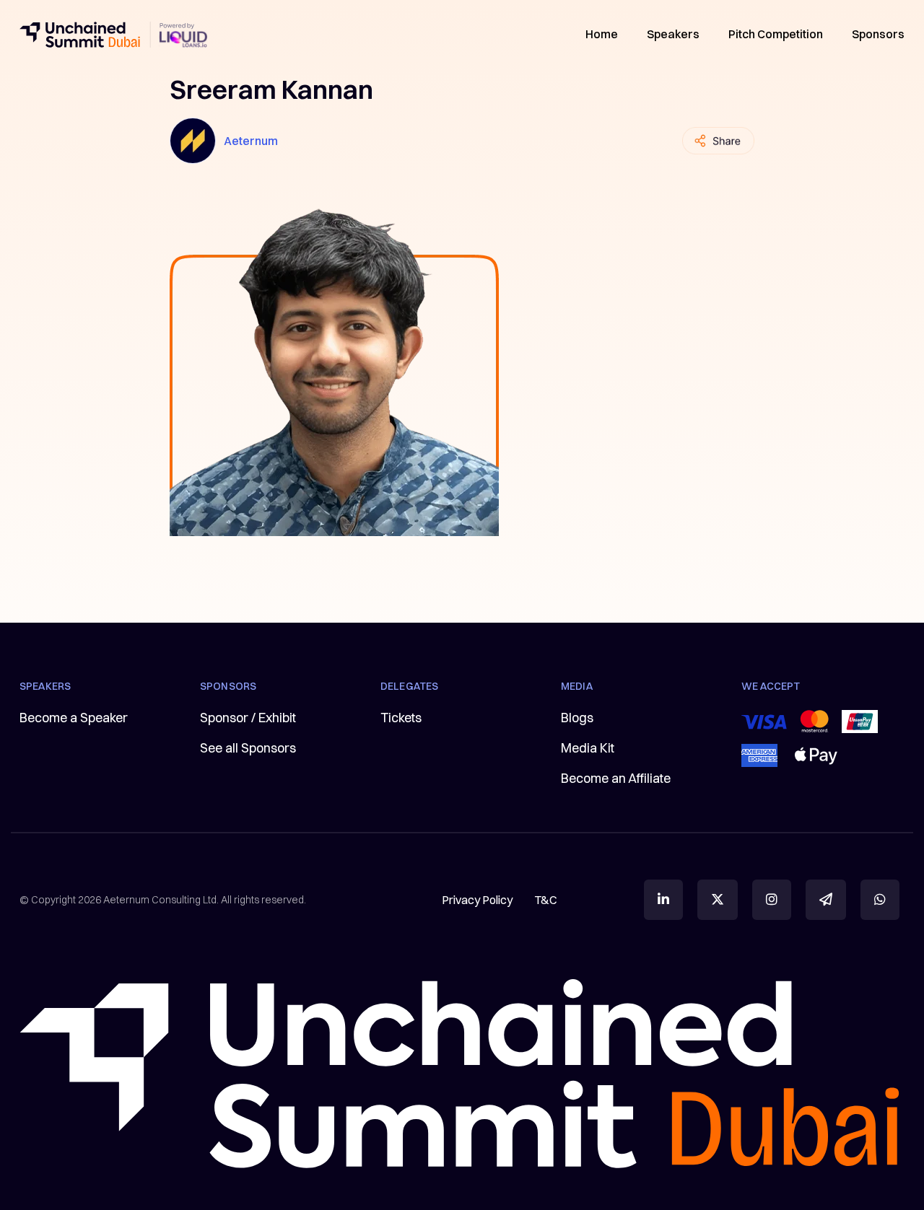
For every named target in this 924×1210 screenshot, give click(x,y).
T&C (545, 900)
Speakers (673, 34)
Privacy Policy (477, 900)
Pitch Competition (775, 34)
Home (601, 34)
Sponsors (878, 34)
